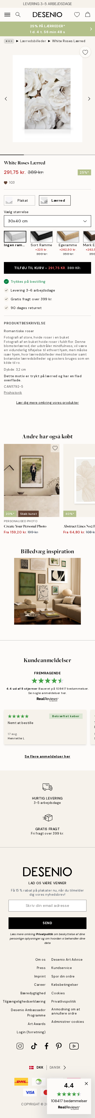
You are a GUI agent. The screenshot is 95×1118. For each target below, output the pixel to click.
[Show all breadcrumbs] (9, 41)
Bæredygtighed (33, 993)
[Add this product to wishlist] (85, 52)
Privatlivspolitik (63, 1001)
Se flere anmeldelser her (47, 756)
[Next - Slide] (89, 99)
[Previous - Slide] (6, 99)
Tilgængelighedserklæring (24, 1001)
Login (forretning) (31, 1032)
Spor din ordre (63, 976)
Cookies (58, 993)
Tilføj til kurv (47, 268)
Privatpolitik (44, 934)
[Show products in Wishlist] (77, 14)
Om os (40, 960)
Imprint (40, 976)
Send (47, 923)
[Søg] (18, 14)
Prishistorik (13, 393)
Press (41, 968)
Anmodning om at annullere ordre (65, 1011)
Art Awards (37, 1024)
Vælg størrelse (16, 212)
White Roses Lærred (68, 41)
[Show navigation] (7, 14)
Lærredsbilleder (33, 41)
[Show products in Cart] (87, 14)
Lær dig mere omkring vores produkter (47, 403)
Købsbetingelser (64, 985)
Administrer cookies (67, 1022)
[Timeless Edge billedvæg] (47, 591)
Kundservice (61, 968)
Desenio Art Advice (67, 960)
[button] (69, 1096)
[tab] (12, 153)
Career (40, 985)
